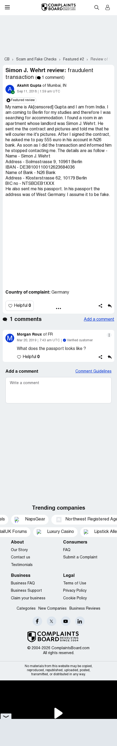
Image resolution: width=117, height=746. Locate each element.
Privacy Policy (75, 591)
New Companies (52, 608)
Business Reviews (84, 608)
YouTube (65, 621)
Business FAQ (23, 583)
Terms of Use (74, 583)
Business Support (26, 591)
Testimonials (22, 565)
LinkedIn (80, 621)
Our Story (19, 550)
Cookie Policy (75, 598)
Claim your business (28, 598)
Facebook (37, 621)
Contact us (20, 557)
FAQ (66, 550)
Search (97, 7)
